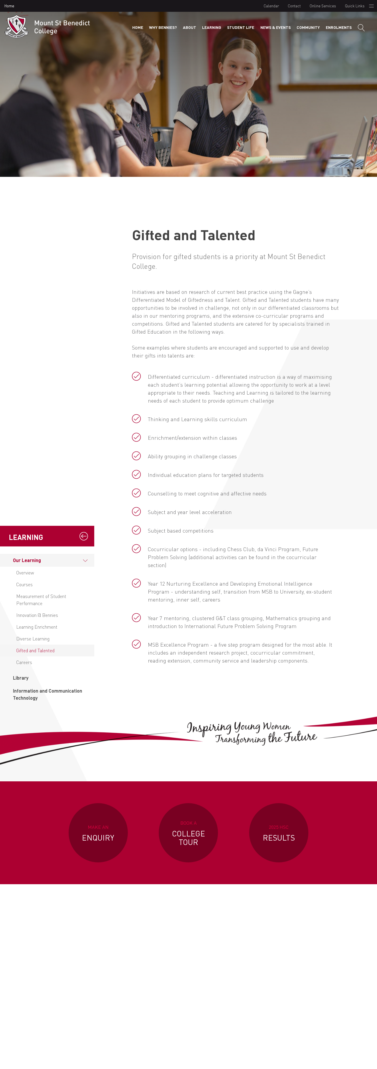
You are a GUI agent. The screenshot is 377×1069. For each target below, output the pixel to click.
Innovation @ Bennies (37, 615)
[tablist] (47, 629)
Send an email (314, 997)
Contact (294, 5)
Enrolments (339, 27)
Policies (292, 1058)
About (189, 27)
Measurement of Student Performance (41, 599)
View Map (146, 1004)
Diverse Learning (32, 638)
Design (314, 1058)
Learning (211, 27)
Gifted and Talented (35, 650)
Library (21, 678)
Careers (24, 662)
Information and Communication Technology (47, 694)
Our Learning (27, 560)
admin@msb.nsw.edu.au (314, 961)
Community (308, 27)
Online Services (323, 5)
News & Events (275, 27)
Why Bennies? (163, 27)
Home (9, 5)
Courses (24, 584)
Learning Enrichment (36, 627)
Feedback (338, 1058)
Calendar (271, 5)
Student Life (240, 27)
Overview (25, 572)
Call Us (230, 997)
